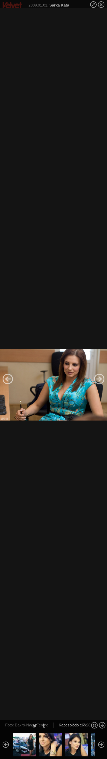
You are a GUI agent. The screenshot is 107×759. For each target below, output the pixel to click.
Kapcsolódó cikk (73, 725)
